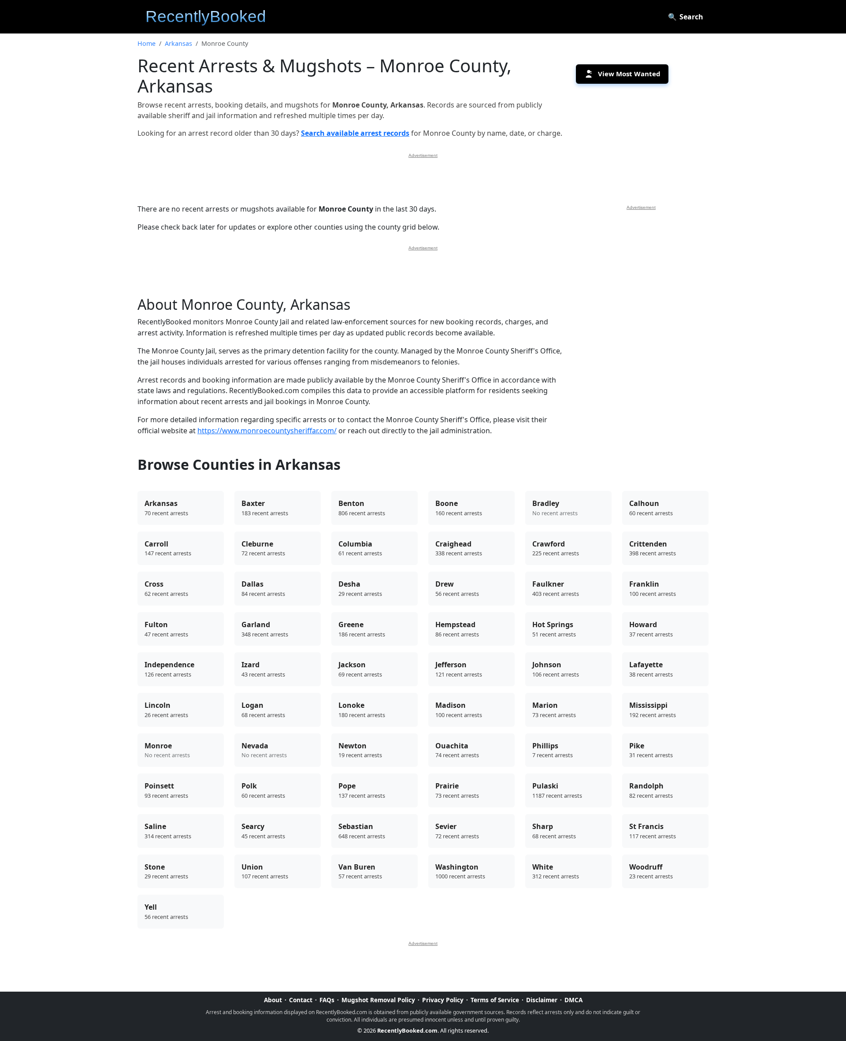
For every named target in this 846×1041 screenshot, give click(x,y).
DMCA (573, 1000)
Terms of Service (495, 1000)
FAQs (326, 1000)
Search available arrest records (355, 133)
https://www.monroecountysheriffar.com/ (267, 430)
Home (146, 43)
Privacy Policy (443, 1000)
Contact (300, 1000)
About (273, 1000)
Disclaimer (541, 1000)
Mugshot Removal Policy (378, 1000)
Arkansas (178, 43)
